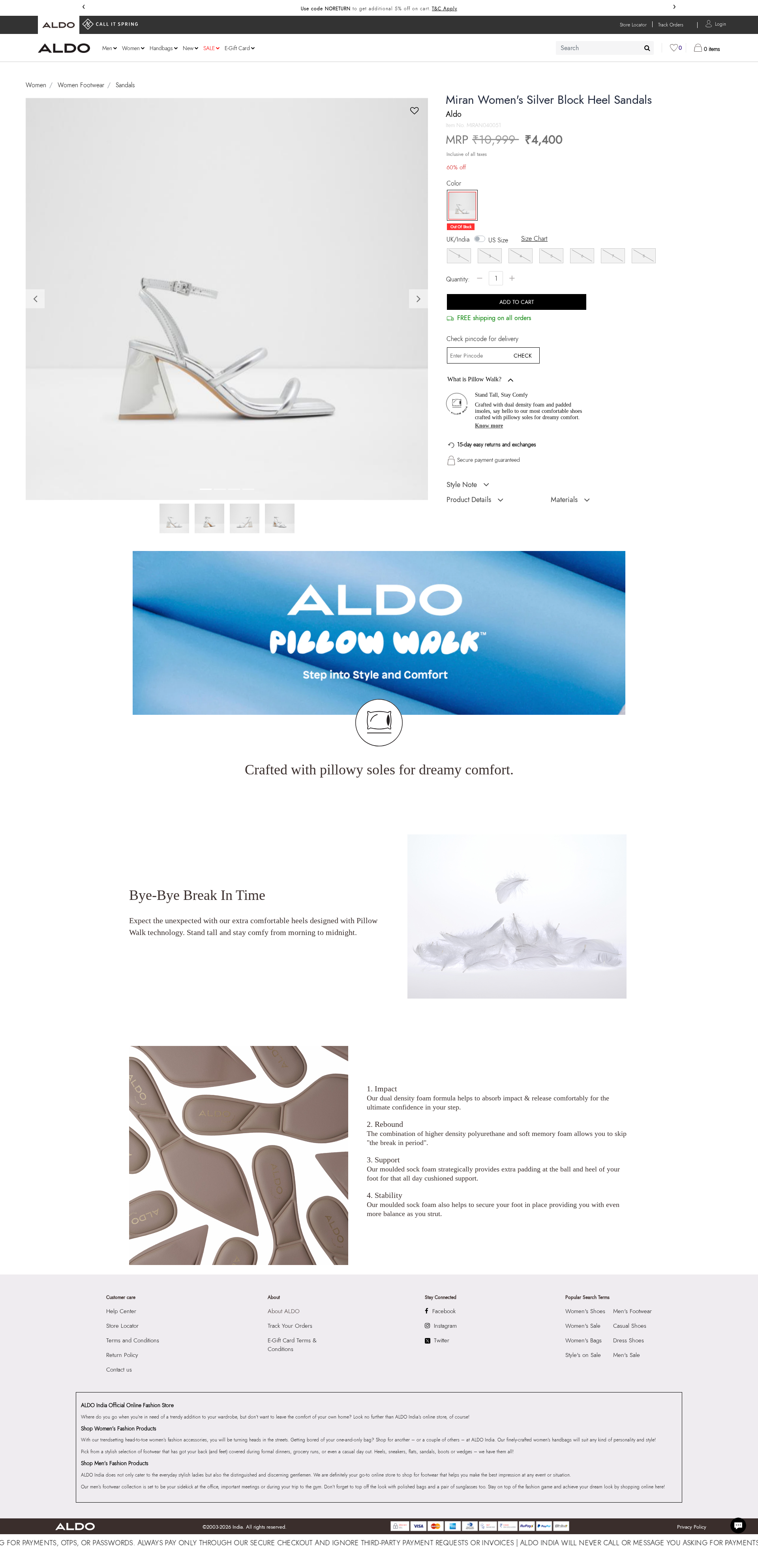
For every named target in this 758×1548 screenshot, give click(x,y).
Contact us (119, 1369)
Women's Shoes (585, 1311)
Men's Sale (626, 1355)
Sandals (125, 85)
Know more (489, 426)
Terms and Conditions (132, 1340)
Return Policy (122, 1355)
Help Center (121, 1311)
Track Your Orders (290, 1325)
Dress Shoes (628, 1340)
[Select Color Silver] (459, 205)
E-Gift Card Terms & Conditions (292, 1344)
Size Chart (534, 238)
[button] (720, 23)
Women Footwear (81, 85)
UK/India (458, 239)
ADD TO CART (516, 302)
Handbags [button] (161, 48)
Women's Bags (583, 1340)
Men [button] (107, 48)
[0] (674, 48)
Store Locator (122, 1325)
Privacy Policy (691, 1527)
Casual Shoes (629, 1325)
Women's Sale (582, 1325)
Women (36, 85)
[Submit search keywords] (647, 48)
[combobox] (605, 48)
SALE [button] (209, 48)
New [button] (188, 48)
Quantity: (458, 279)
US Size (498, 240)
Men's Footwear (632, 1311)
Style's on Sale (583, 1355)
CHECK (523, 356)
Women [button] (131, 48)
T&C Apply (444, 8)
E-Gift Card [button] (237, 48)
